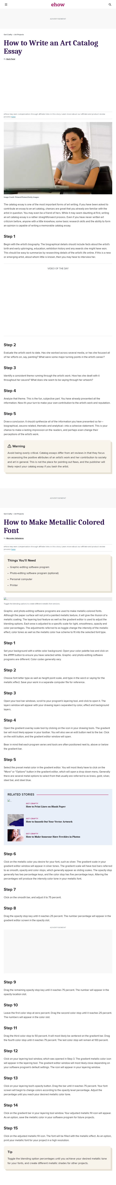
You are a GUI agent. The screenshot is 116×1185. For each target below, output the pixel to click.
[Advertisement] (58, 86)
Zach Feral (10, 59)
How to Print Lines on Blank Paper (46, 806)
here (13, 116)
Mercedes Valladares (15, 538)
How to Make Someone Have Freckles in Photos (53, 836)
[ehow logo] (58, 4)
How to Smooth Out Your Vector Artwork (49, 821)
